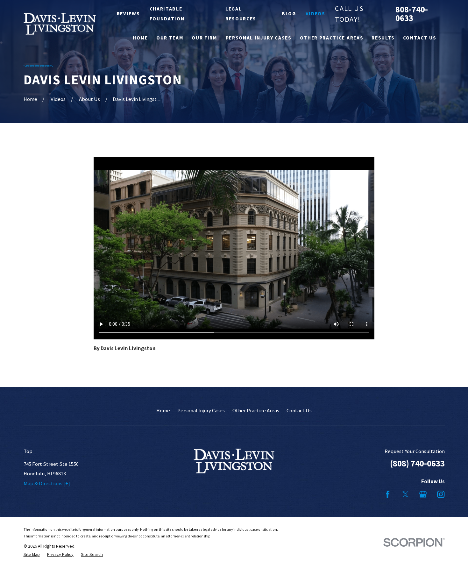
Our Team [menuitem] (169, 38)
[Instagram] (440, 494)
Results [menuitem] (383, 38)
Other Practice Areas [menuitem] (331, 38)
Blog (289, 14)
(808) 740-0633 (417, 463)
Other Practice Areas (255, 410)
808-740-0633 (411, 14)
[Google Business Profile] (423, 494)
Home (163, 410)
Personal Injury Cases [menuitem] (259, 38)
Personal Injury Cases (201, 410)
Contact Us (299, 410)
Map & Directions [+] (47, 483)
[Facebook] (387, 494)
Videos (315, 14)
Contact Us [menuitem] (419, 38)
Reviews (128, 14)
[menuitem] (32, 554)
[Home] (60, 24)
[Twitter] (405, 494)
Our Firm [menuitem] (204, 38)
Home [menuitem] (140, 38)
